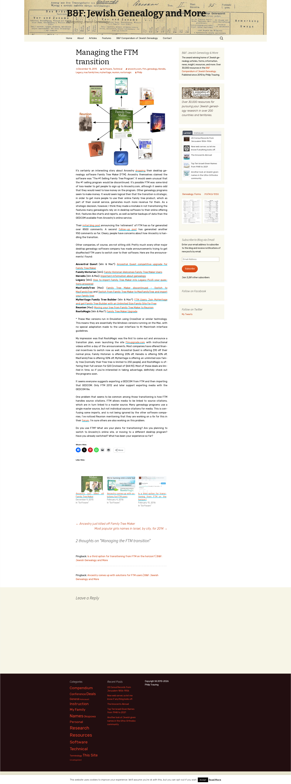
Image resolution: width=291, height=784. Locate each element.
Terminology (76, 755)
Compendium (81, 688)
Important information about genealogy (123, 276)
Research (79, 728)
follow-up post (128, 229)
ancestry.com (134, 69)
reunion (115, 72)
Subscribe (190, 268)
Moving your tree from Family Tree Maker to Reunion (124, 307)
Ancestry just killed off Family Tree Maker (105, 523)
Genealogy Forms (191, 194)
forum (85, 420)
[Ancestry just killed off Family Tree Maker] (90, 484)
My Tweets (187, 314)
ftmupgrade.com (135, 342)
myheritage (105, 72)
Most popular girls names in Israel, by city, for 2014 (130, 528)
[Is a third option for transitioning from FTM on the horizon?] (152, 484)
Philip (139, 72)
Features (106, 38)
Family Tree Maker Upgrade (122, 311)
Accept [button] (203, 780)
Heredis (162, 69)
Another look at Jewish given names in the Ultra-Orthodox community (204, 175)
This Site (90, 755)
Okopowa (90, 716)
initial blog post (91, 225)
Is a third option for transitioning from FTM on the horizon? (152, 496)
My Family (77, 710)
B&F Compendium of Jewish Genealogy (137, 38)
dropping (140, 170)
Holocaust (84, 699)
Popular (198, 133)
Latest (187, 133)
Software (107, 69)
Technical (117, 69)
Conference (78, 694)
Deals (91, 694)
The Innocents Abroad (201, 155)
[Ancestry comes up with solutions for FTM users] (121, 484)
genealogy (152, 69)
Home (69, 38)
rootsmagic (126, 72)
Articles (93, 38)
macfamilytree (91, 72)
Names (76, 715)
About (80, 38)
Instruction (79, 704)
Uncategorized (76, 760)
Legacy (79, 72)
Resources (81, 735)
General (74, 699)
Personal (76, 722)
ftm (144, 69)
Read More (215, 779)
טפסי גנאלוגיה (211, 194)
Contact (167, 38)
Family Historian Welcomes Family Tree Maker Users (133, 272)
